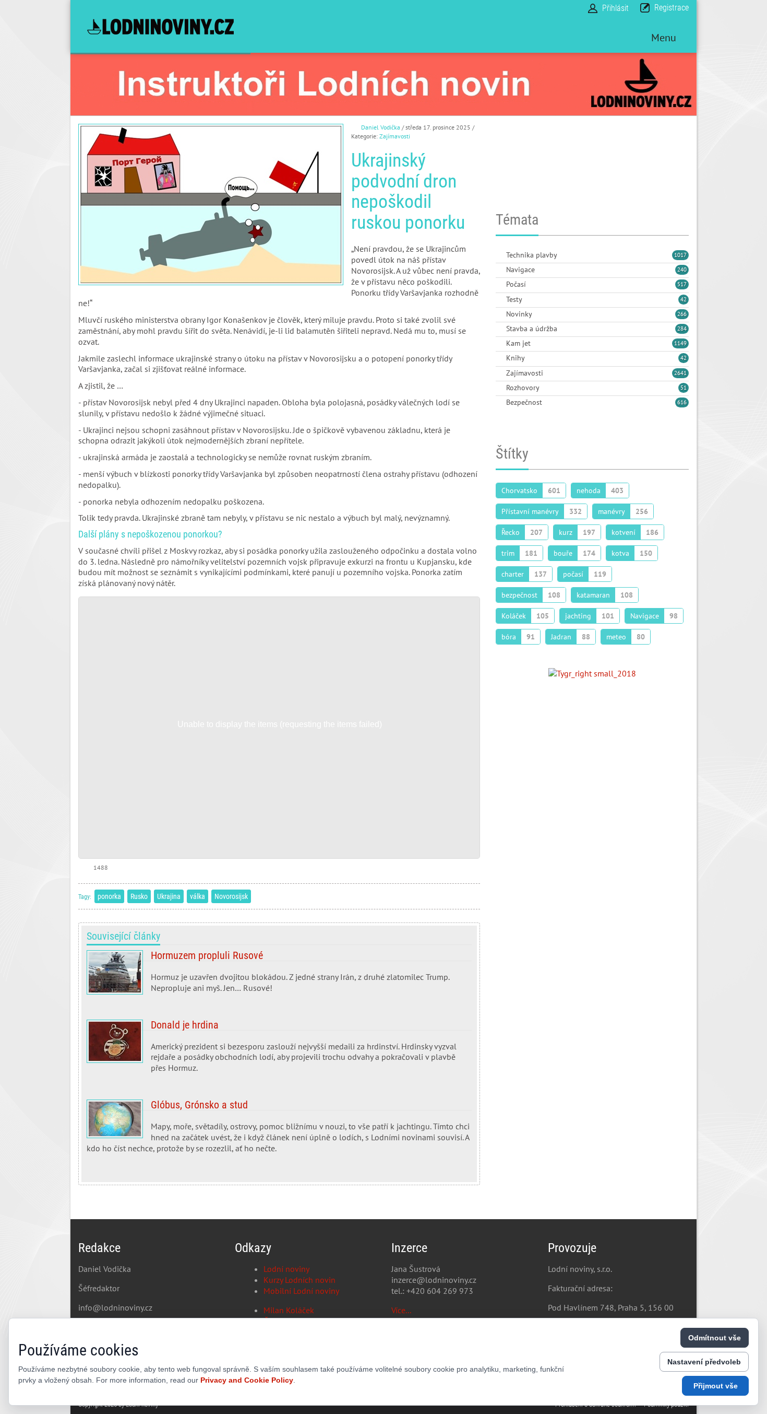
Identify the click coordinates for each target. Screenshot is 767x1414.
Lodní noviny (286, 1269)
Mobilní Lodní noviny (301, 1291)
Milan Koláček (288, 1310)
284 (682, 328)
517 (682, 284)
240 (682, 269)
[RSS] (500, 255)
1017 (680, 255)
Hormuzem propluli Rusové (279, 975)
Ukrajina (169, 896)
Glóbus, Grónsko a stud (279, 1130)
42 (683, 299)
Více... (401, 1310)
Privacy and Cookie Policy (246, 1380)
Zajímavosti (394, 136)
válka (197, 896)
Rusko (139, 896)
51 (683, 387)
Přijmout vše (715, 1386)
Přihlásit (615, 8)
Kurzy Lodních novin (299, 1280)
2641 (680, 373)
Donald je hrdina (279, 1050)
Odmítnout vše (714, 1338)
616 (682, 402)
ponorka (109, 896)
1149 (680, 343)
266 (682, 314)
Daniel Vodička (380, 127)
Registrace (671, 8)
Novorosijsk (231, 896)
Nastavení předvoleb (704, 1362)
